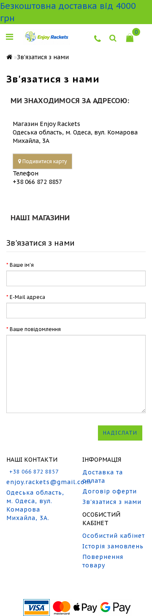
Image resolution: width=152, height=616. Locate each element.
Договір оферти (109, 491)
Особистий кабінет (113, 535)
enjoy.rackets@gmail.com (38, 482)
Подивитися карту (44, 161)
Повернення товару (102, 561)
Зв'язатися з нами (43, 57)
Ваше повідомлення (35, 329)
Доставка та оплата (102, 476)
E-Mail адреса (27, 297)
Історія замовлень (113, 546)
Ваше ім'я (22, 265)
